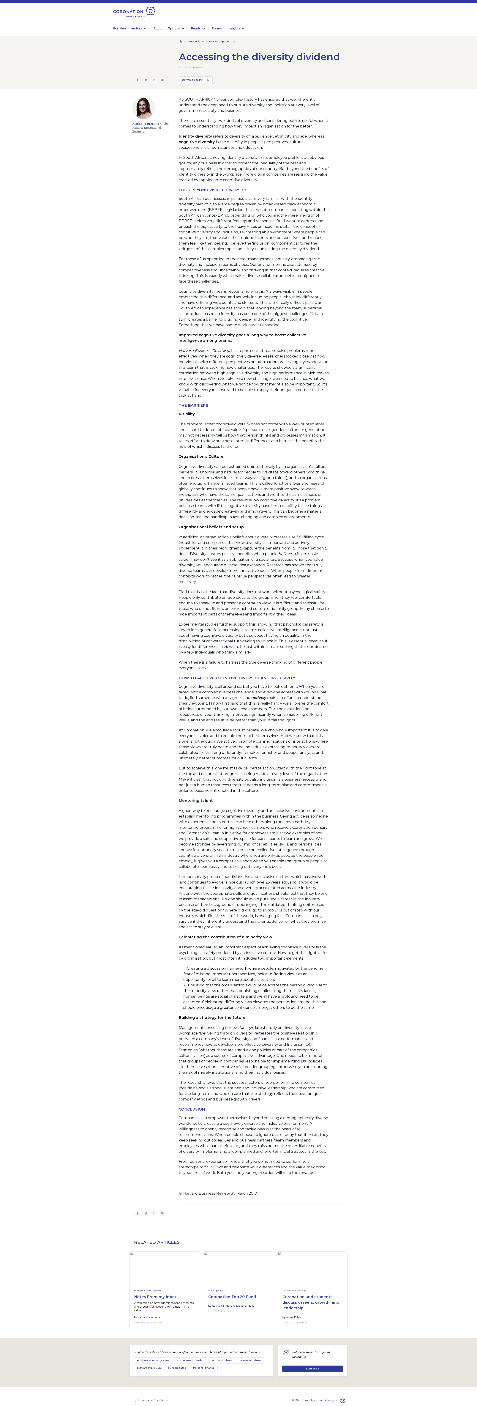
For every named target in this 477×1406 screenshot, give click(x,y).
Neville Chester (221, 1306)
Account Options (167, 28)
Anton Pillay (293, 1317)
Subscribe (312, 1368)
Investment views (250, 1360)
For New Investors (127, 28)
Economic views (222, 1360)
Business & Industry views (147, 1290)
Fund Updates (215, 1290)
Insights (234, 28)
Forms (217, 28)
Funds (196, 28)
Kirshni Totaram (144, 123)
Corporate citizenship (294, 1290)
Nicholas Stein (245, 1306)
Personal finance (203, 1367)
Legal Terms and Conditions (149, 1400)
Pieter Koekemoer (149, 1317)
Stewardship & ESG (220, 41)
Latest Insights (195, 41)
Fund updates (177, 1367)
